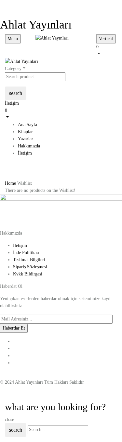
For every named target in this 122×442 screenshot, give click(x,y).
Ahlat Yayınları (36, 24)
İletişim (12, 103)
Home (10, 183)
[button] (106, 49)
